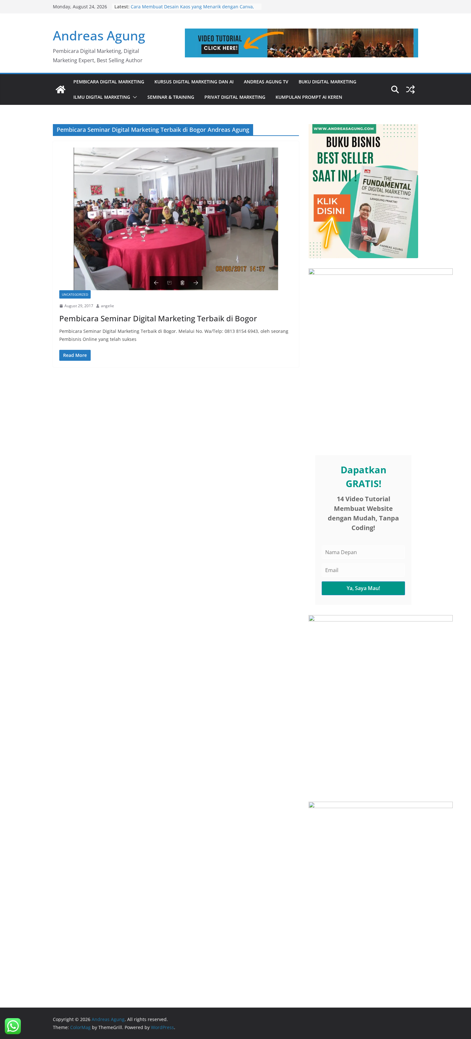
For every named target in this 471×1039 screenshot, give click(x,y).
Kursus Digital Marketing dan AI (194, 82)
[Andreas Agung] (60, 89)
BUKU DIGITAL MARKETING (327, 82)
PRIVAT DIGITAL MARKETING (234, 97)
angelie (107, 305)
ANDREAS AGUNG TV (266, 82)
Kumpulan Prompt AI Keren (309, 97)
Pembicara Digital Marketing (108, 82)
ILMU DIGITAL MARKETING (101, 97)
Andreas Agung (99, 35)
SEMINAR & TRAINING (170, 97)
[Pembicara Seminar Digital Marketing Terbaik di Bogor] (176, 219)
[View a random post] (410, 89)
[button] (133, 97)
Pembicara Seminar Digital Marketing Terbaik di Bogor (158, 318)
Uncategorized (75, 294)
